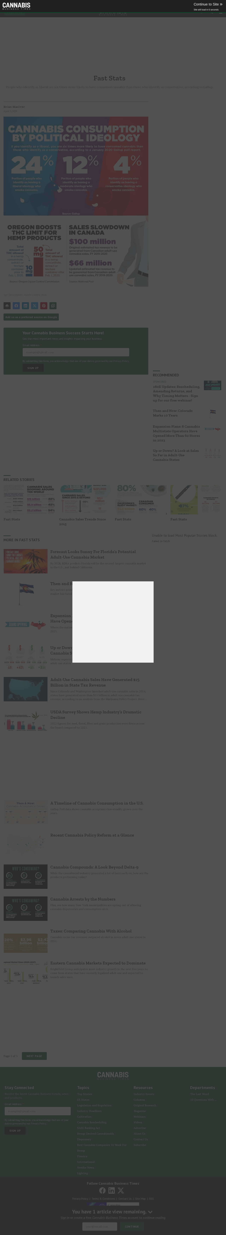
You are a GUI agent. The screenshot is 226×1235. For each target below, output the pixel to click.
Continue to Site (208, 4)
